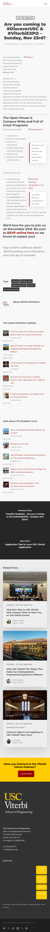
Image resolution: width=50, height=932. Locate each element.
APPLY (41, 887)
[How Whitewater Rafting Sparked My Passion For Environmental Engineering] (6, 458)
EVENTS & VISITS (41, 879)
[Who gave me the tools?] (6, 446)
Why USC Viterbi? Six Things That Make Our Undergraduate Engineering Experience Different (27, 349)
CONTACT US (41, 870)
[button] (45, 4)
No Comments (40, 44)
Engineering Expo (19, 285)
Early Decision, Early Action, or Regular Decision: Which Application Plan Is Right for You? (27, 380)
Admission (11, 605)
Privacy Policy (7, 904)
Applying (15, 281)
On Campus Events (11, 289)
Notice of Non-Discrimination (20, 904)
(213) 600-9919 (10, 846)
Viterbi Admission (13, 44)
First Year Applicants (25, 18)
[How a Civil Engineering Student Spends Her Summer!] (6, 432)
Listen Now (26, 774)
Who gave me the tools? (19, 444)
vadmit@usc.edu (11, 849)
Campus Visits (26, 281)
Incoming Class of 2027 (16, 727)
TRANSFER (41, 895)
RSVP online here (20, 233)
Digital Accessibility (34, 904)
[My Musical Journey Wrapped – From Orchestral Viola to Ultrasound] (6, 486)
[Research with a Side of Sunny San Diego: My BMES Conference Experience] (6, 472)
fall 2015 (31, 285)
